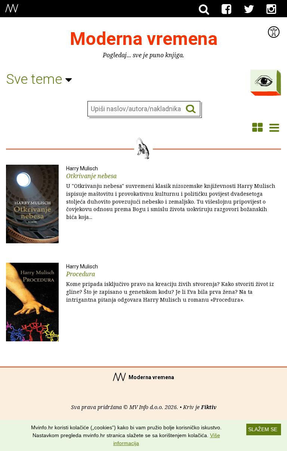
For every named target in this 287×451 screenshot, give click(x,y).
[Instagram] (271, 9)
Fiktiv (208, 407)
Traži (190, 109)
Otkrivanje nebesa (170, 193)
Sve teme (35, 79)
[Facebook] (226, 9)
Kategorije (263, 81)
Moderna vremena (143, 38)
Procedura (170, 283)
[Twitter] (249, 9)
